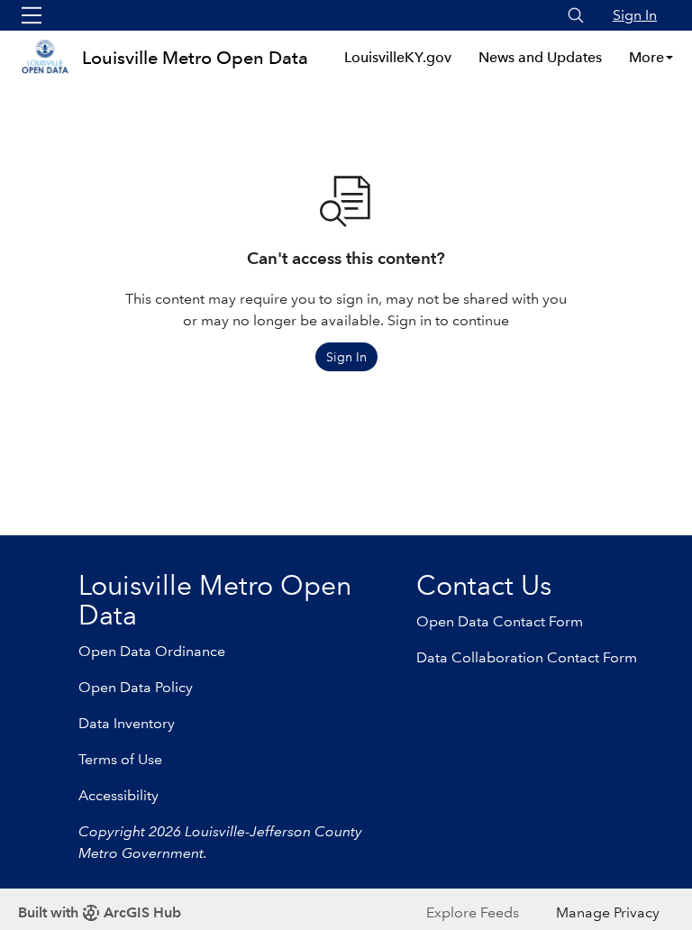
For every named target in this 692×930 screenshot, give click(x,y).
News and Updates (540, 57)
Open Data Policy (135, 687)
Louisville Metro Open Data (195, 57)
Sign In (635, 14)
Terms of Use (120, 759)
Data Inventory (126, 723)
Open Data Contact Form (499, 621)
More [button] (646, 57)
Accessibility (118, 795)
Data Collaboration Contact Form (526, 657)
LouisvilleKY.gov (397, 57)
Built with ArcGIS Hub (99, 912)
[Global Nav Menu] (31, 15)
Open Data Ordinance (151, 651)
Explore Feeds (472, 912)
